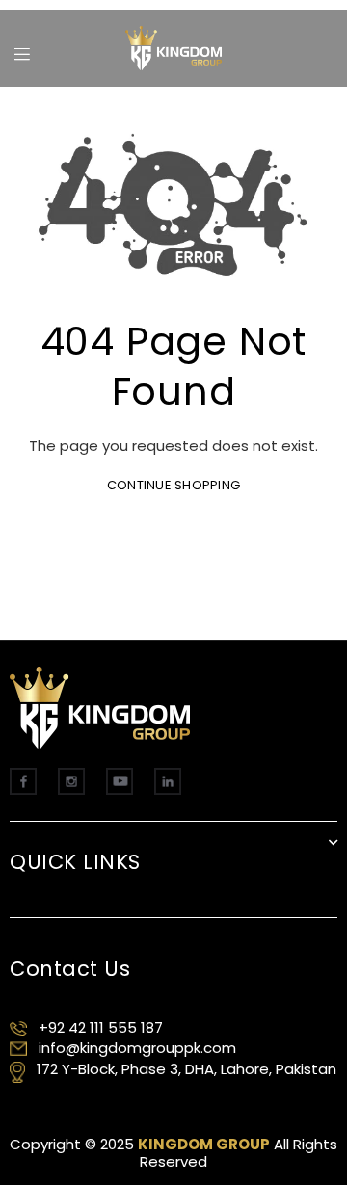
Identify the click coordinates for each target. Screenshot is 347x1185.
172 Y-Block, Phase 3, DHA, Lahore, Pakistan (186, 1069)
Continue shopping (173, 485)
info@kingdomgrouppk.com (137, 1048)
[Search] (47, 43)
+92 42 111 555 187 (101, 1027)
